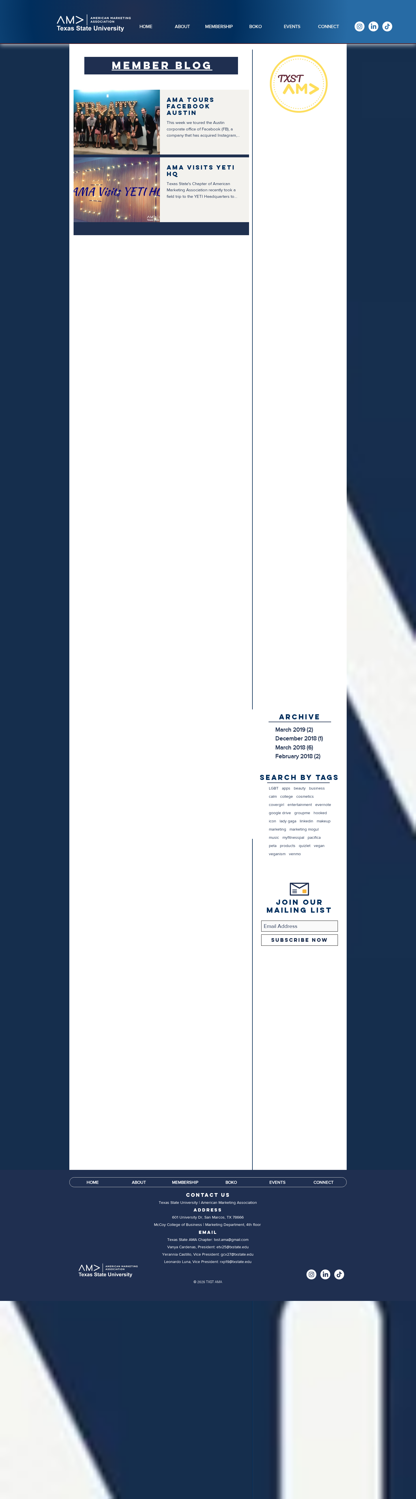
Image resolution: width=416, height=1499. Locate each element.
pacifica (314, 837)
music (274, 837)
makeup (324, 821)
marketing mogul (304, 829)
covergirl (276, 804)
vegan (319, 845)
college (286, 796)
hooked (320, 812)
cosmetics (305, 796)
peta (272, 845)
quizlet (304, 845)
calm (273, 796)
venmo (295, 854)
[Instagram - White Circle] (359, 26)
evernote (323, 804)
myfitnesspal (293, 837)
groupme (302, 812)
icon (272, 821)
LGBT (273, 788)
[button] (182, 26)
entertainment (300, 804)
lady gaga (288, 821)
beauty (300, 788)
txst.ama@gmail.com (231, 1239)
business (317, 788)
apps (286, 788)
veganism (277, 854)
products (287, 845)
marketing (277, 829)
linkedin (306, 821)
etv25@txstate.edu (232, 1247)
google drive (280, 812)
